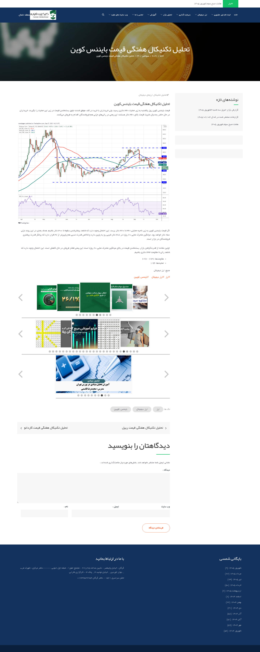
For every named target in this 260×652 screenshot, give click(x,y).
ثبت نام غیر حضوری (222, 15)
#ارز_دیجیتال (158, 277)
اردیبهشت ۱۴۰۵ (233, 591)
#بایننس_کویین (141, 277)
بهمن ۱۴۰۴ (236, 602)
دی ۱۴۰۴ (237, 608)
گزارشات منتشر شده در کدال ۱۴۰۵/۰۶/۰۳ (217, 117)
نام (66, 507)
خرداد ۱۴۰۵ (235, 585)
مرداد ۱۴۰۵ (235, 574)
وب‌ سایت (165, 507)
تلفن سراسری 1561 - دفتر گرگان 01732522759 (100, 578)
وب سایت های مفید (119, 15)
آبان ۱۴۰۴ (236, 619)
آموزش (153, 15)
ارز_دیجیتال (142, 409)
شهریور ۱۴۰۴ (235, 631)
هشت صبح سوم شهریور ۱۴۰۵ (224, 124)
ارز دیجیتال (202, 15)
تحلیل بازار (167, 15)
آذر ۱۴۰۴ (236, 614)
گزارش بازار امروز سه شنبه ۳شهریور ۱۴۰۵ (218, 110)
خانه (236, 15)
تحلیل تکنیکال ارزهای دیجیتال (152, 95)
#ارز (168, 277)
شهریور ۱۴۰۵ (235, 568)
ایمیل (116, 507)
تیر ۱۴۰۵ (237, 579)
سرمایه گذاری (185, 15)
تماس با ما (139, 15)
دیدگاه (166, 470)
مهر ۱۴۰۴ (236, 625)
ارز (158, 409)
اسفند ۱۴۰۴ (235, 596)
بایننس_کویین (120, 409)
